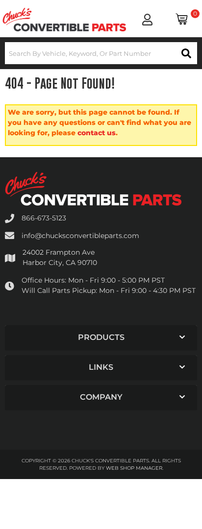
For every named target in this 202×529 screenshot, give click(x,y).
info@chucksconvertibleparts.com (80, 235)
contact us (96, 132)
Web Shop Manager (134, 468)
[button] (101, 53)
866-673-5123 (44, 218)
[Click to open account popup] (147, 19)
